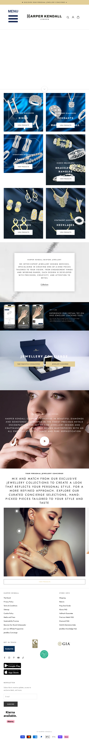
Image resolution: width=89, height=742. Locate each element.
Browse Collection (26, 71)
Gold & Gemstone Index (67, 625)
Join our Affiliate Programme (13, 629)
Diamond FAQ (64, 621)
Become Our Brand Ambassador (15, 625)
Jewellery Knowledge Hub (68, 629)
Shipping (62, 598)
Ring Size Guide (65, 606)
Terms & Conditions (10, 606)
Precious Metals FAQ (66, 617)
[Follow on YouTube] (18, 657)
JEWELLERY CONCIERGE (62, 71)
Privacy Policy (8, 602)
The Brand (7, 598)
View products (23, 125)
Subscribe (10, 704)
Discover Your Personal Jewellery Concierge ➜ (45, 2)
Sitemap (6, 609)
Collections (44, 284)
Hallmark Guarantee (66, 613)
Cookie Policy (8, 613)
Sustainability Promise (11, 621)
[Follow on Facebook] (4, 657)
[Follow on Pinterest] (14, 657)
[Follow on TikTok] (23, 657)
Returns (61, 602)
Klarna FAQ (63, 609)
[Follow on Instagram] (9, 657)
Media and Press (9, 617)
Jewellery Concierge (60, 364)
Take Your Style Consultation (28, 364)
